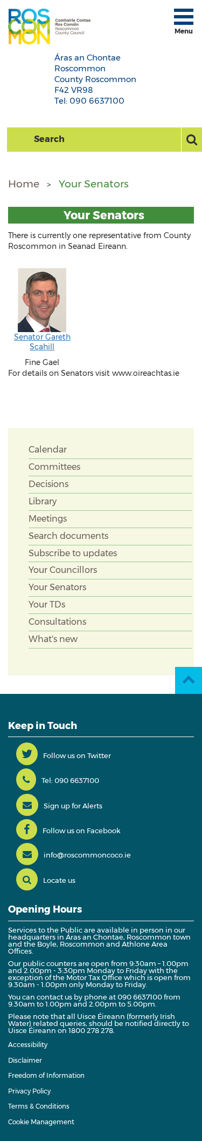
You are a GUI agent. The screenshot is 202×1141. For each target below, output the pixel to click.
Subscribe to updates (73, 553)
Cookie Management (41, 1122)
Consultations (57, 622)
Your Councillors (63, 570)
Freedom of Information (46, 1075)
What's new (53, 639)
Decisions (48, 484)
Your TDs (47, 604)
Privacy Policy (29, 1091)
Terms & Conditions (38, 1106)
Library (43, 501)
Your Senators (94, 184)
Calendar (48, 449)
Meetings (48, 519)
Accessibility (27, 1045)
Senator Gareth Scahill (42, 342)
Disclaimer (25, 1060)
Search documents (68, 536)
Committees (54, 467)
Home (23, 184)
